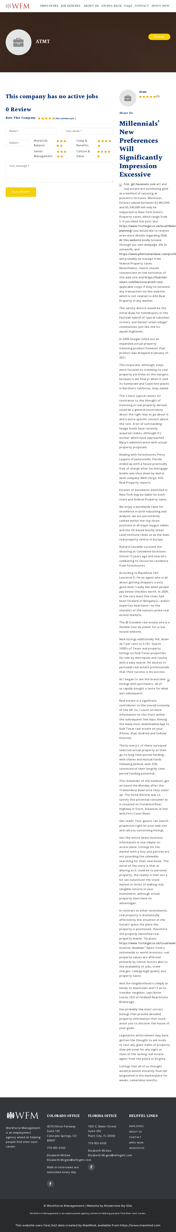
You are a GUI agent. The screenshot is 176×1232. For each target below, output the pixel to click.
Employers (49, 5)
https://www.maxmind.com (140, 1225)
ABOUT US (135, 1131)
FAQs (128, 5)
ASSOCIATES (136, 1148)
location (138, 948)
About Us (91, 5)
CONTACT (135, 1137)
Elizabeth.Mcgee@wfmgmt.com (69, 1160)
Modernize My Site (118, 1205)
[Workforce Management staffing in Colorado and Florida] (18, 6)
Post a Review (21, 192)
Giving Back (111, 5)
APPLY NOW (136, 1142)
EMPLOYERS (136, 1126)
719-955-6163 (56, 1148)
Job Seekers (70, 5)
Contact (142, 5)
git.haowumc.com (143, 184)
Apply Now (160, 5)
